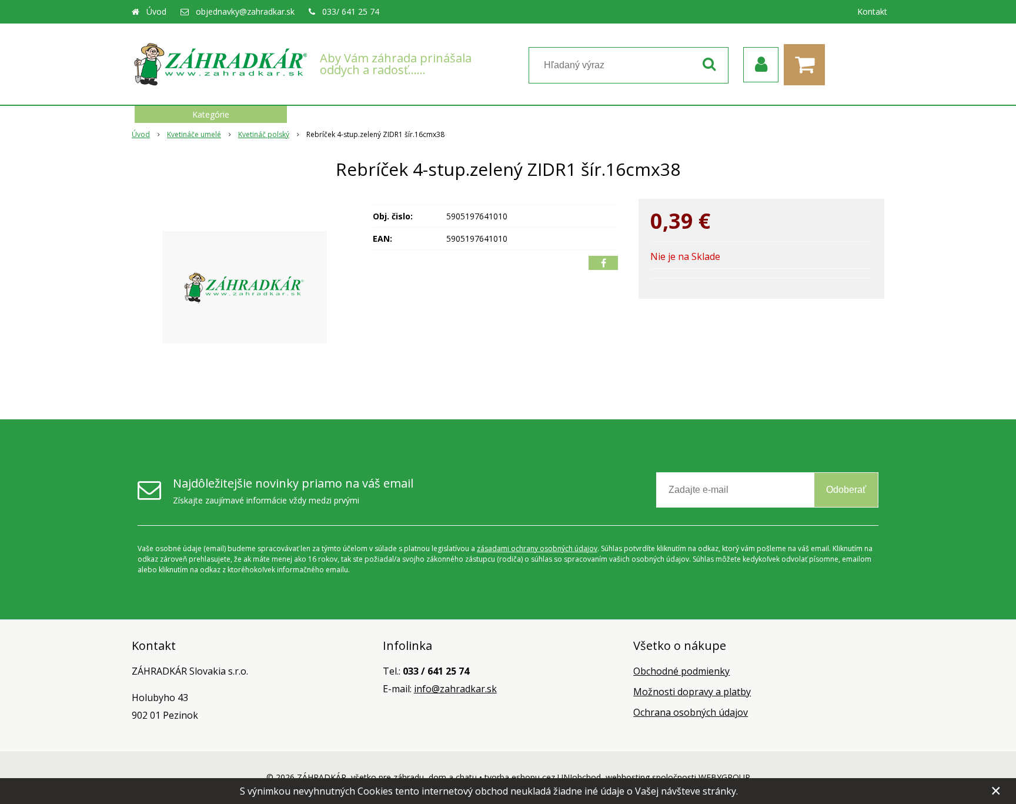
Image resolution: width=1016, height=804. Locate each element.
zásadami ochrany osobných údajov (537, 548)
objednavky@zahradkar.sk (245, 11)
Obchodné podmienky (681, 671)
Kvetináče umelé (194, 134)
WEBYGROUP (724, 777)
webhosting (628, 777)
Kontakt (872, 11)
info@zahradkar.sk (455, 688)
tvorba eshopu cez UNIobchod (542, 777)
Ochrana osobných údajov (690, 712)
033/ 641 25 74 (350, 11)
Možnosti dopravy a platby (692, 691)
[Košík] (807, 64)
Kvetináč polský (263, 134)
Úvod (156, 11)
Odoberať (846, 490)
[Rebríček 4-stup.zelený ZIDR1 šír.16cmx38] (244, 287)
